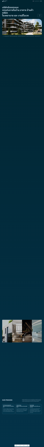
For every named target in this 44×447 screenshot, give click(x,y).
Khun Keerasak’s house (32, 436)
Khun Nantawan (18, 436)
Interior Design (3, 435)
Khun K (3, 436)
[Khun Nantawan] (22, 426)
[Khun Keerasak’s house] (35, 426)
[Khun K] (8, 426)
